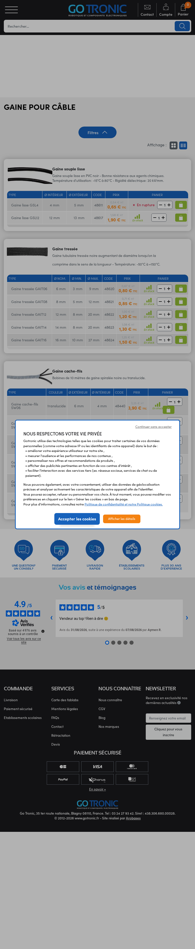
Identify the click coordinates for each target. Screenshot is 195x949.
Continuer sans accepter (153, 426)
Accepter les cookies (77, 518)
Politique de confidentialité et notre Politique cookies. (124, 504)
